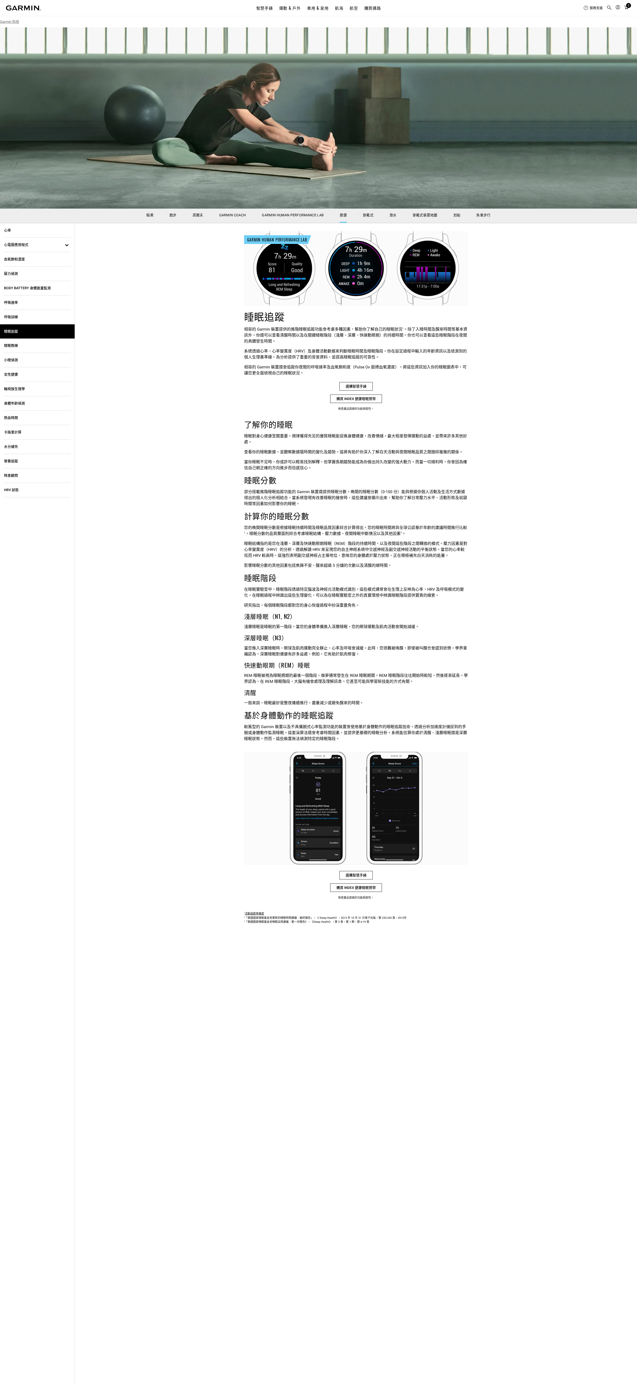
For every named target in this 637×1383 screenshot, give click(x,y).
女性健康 (11, 374)
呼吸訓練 (11, 317)
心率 (7, 230)
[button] (37, 245)
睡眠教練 (11, 345)
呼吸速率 (11, 302)
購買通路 (372, 8)
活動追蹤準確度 (254, 913)
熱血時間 (11, 418)
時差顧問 (11, 475)
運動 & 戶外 (290, 8)
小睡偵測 (11, 360)
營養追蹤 (11, 461)
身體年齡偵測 (14, 403)
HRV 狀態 (11, 490)
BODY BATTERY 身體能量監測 (27, 288)
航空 (354, 8)
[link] (318, 118)
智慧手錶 (264, 8)
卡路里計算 (12, 432)
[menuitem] (593, 8)
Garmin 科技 (9, 21)
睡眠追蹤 (11, 331)
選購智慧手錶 (356, 386)
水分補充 (11, 447)
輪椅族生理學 (14, 389)
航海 (339, 8)
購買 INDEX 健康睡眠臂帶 (356, 399)
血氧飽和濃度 (14, 259)
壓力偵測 (11, 274)
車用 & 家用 (317, 8)
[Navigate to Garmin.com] (23, 8)
